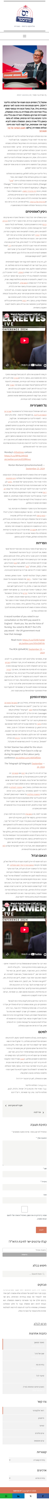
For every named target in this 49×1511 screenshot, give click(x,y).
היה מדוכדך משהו (29, 191)
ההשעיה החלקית (33, 794)
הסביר (12, 385)
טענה (22, 1059)
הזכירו (16, 378)
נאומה (20, 272)
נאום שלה (23, 283)
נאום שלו (28, 814)
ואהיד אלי (38, 1088)
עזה (32, 1092)
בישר (28, 579)
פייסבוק (41, 1418)
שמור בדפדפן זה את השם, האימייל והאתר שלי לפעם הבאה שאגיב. (27, 1217)
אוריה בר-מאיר (38, 95)
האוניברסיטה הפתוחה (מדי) (33, 1386)
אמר (30, 709)
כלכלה (15, 1088)
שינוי (11, 180)
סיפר (39, 724)
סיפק (10, 481)
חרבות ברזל (29, 1088)
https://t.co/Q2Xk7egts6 (33, 639)
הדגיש (17, 738)
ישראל (21, 1088)
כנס (15, 563)
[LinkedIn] (18, 1495)
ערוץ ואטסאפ (39, 1440)
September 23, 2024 (35, 468)
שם (45, 1168)
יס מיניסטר (17, 1490)
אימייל (43, 1181)
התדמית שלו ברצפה (37, 201)
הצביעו (7, 662)
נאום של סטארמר (10, 702)
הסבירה (33, 529)
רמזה (24, 300)
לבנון (10, 1088)
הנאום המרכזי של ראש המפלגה (22, 865)
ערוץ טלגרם (39, 1433)
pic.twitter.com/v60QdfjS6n (28, 757)
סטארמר (15, 773)
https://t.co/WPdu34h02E (16, 455)
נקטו (43, 515)
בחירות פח (40, 1364)
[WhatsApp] (6, 1495)
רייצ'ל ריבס (15, 1092)
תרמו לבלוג (40, 1324)
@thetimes (19, 452)
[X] (30, 1495)
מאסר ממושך (39, 1342)
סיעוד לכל (40, 1375)
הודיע (25, 593)
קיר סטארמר (25, 1092)
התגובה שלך (41, 1138)
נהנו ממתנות (11, 478)
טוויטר (41, 1425)
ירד (9, 245)
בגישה (39, 515)
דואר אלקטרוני (38, 1410)
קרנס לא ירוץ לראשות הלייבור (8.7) (32, 1314)
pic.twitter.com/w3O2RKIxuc (17, 459)
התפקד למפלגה (16, 787)
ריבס (23, 773)
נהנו (27, 566)
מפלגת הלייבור (31, 1085)
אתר (45, 1194)
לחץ (4, 845)
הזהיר (37, 235)
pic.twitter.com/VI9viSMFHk (32, 643)
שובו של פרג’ (39, 1353)
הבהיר (8, 669)
